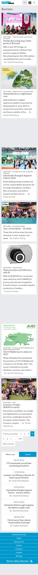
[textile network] (8, 2)
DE (25, 2)
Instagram (19, 549)
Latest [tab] (28, 454)
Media (19, 538)
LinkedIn (19, 552)
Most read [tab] (10, 454)
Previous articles (10, 434)
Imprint (19, 545)
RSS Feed (19, 556)
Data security (19, 542)
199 (20, 439)
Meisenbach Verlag (19, 534)
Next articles (8, 444)
